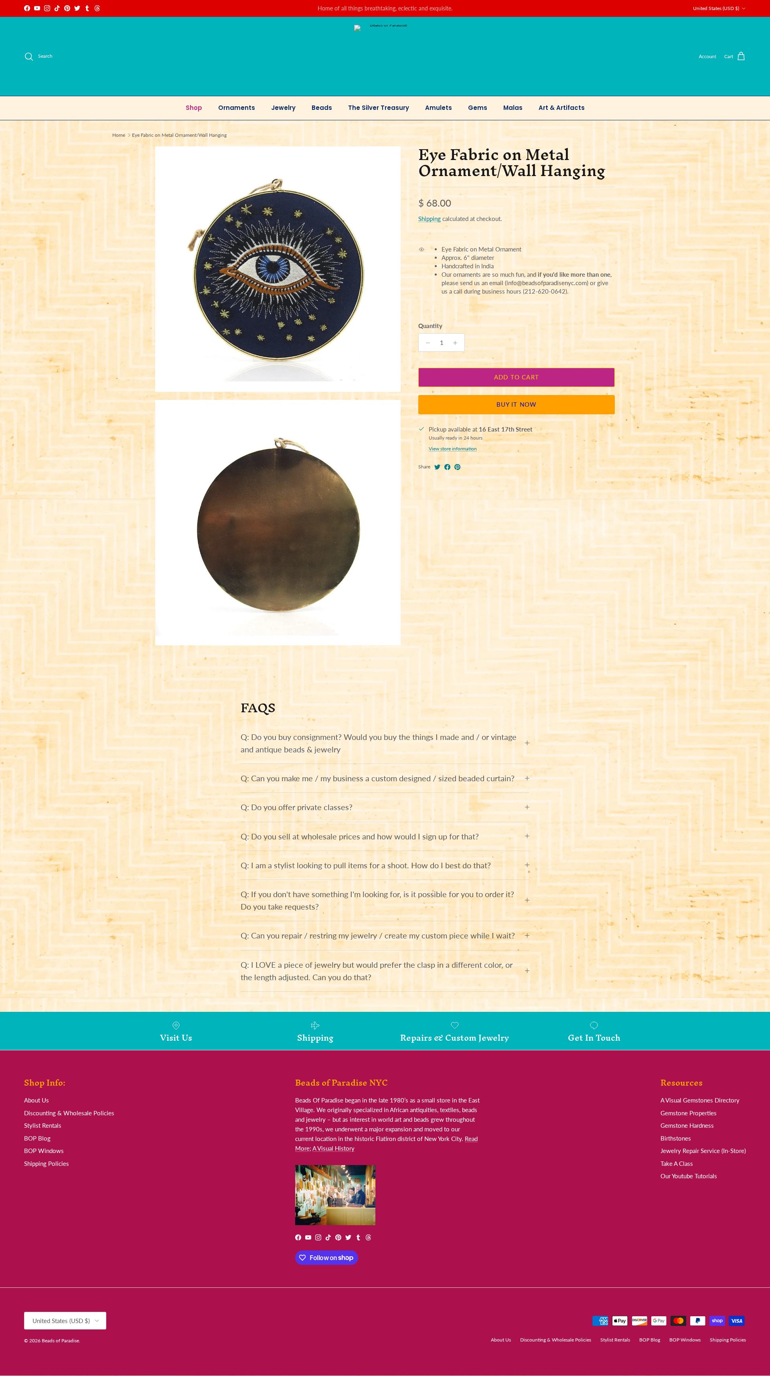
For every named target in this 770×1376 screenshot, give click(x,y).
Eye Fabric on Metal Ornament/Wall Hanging (179, 135)
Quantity (430, 326)
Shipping (429, 219)
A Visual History (333, 1148)
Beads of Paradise (60, 1340)
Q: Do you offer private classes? (297, 807)
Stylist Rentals (42, 1125)
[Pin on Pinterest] (457, 467)
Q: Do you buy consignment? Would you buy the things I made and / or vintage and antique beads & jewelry (379, 743)
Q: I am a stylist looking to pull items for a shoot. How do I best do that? (366, 865)
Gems (477, 107)
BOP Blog (37, 1138)
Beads (322, 107)
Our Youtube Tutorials (689, 1175)
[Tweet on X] (437, 467)
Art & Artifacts (562, 107)
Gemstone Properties (689, 1113)
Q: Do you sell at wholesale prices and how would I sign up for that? (360, 836)
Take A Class (677, 1163)
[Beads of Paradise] (385, 56)
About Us (36, 1100)
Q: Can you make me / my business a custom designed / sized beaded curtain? (378, 778)
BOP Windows (44, 1150)
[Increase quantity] (457, 343)
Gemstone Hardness (687, 1125)
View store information (453, 449)
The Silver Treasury (378, 107)
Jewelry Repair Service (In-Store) (703, 1150)
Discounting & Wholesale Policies (69, 1113)
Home (118, 135)
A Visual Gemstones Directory (700, 1100)
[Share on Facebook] (447, 467)
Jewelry (283, 107)
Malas (513, 107)
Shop (194, 107)
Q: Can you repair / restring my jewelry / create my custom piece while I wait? (378, 935)
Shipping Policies (46, 1163)
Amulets (438, 107)
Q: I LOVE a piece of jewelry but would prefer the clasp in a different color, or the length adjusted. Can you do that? (377, 971)
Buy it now (516, 404)
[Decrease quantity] (426, 343)
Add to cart (516, 377)
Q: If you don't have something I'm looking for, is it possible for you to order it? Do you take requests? (377, 900)
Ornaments (236, 107)
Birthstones (676, 1138)
